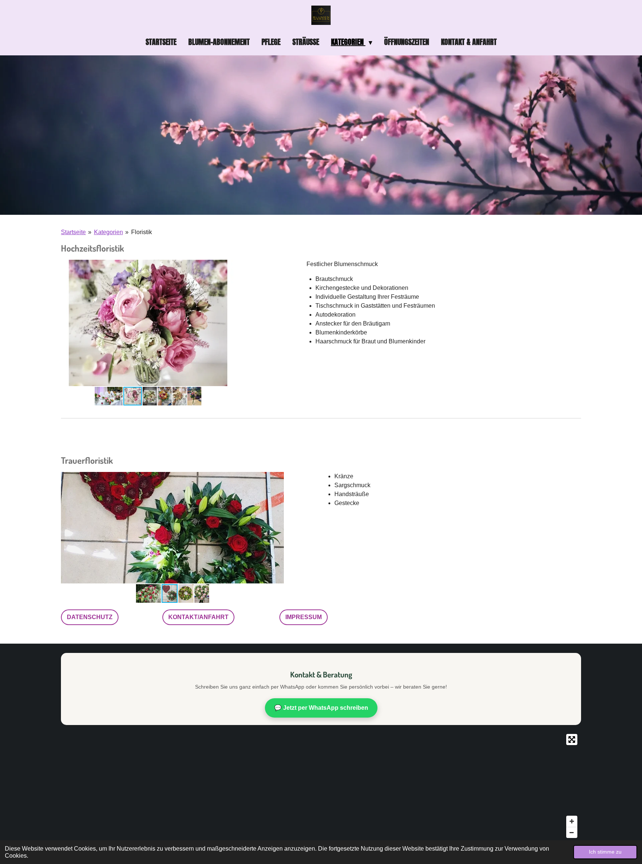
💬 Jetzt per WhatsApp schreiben (321, 708)
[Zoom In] (571, 821)
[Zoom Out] (571, 832)
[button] (228, 266)
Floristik (141, 232)
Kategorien (108, 232)
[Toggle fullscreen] (571, 739)
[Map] (321, 786)
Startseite (73, 232)
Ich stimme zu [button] (605, 852)
